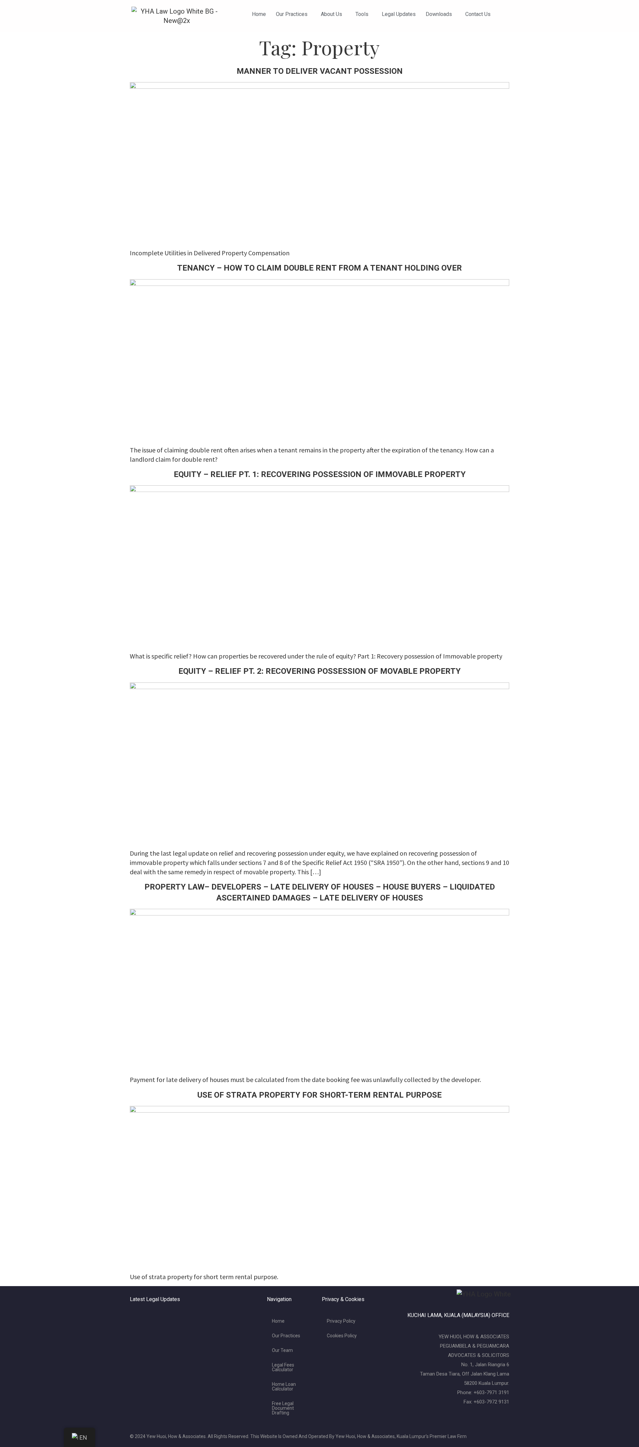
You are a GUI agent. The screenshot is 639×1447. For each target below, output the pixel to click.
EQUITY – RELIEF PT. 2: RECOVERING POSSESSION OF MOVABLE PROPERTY (319, 671)
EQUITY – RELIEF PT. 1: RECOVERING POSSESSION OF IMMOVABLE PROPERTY (320, 474)
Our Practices (292, 14)
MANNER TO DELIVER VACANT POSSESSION (320, 71)
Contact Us (478, 14)
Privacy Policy (341, 1321)
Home (259, 14)
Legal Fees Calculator (283, 1367)
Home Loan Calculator (284, 1386)
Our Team (282, 1350)
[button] (293, 14)
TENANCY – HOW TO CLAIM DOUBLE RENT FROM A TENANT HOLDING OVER (319, 268)
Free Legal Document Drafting (283, 1408)
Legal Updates (399, 14)
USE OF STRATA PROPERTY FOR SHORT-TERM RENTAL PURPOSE (319, 1095)
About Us (331, 14)
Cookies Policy (342, 1335)
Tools (361, 14)
